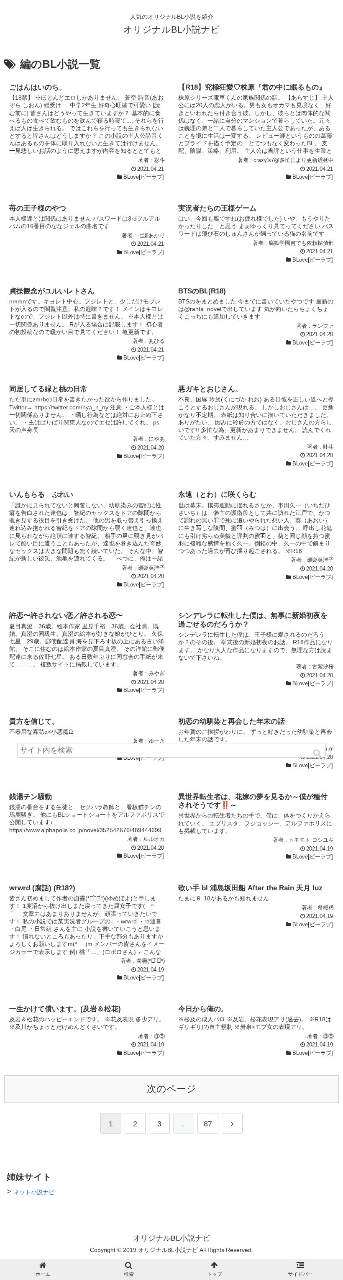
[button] (318, 753)
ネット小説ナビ (33, 1192)
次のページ (171, 1089)
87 (208, 1124)
